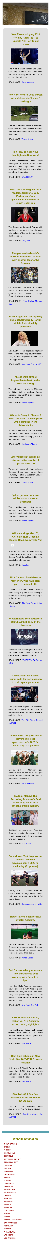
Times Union (27, 139)
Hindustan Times (29, 444)
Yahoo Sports (28, 402)
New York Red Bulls (30, 1005)
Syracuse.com (28, 82)
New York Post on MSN (32, 364)
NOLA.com (26, 844)
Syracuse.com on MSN (32, 904)
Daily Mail (26, 241)
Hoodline (25, 565)
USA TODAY (27, 177)
